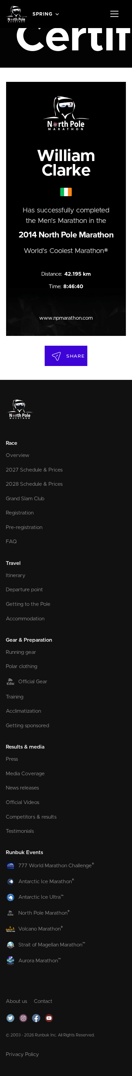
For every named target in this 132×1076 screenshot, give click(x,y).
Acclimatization (23, 711)
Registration (20, 513)
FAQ (11, 541)
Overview (17, 455)
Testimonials (20, 831)
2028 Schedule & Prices (34, 484)
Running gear (21, 652)
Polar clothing (21, 666)
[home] (16, 14)
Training (14, 697)
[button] (46, 14)
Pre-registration (24, 527)
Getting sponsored (27, 725)
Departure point (24, 589)
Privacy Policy (22, 1054)
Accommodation (25, 618)
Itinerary (15, 575)
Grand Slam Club (25, 498)
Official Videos (22, 802)
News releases (22, 788)
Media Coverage (25, 773)
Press (12, 759)
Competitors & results (31, 817)
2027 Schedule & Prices (34, 470)
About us (16, 1001)
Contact (43, 1001)
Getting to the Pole (28, 604)
